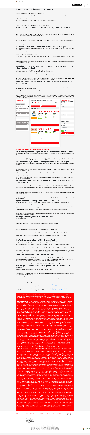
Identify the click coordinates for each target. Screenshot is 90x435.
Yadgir (42, 346)
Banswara (41, 304)
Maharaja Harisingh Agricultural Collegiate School (50, 406)
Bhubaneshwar (35, 307)
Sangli (58, 336)
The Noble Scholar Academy (26, 375)
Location (63, 125)
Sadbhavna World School (33, 401)
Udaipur (18, 343)
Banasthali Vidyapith (67, 371)
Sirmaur (69, 338)
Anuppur (45, 302)
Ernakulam (47, 312)
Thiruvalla (42, 341)
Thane (29, 341)
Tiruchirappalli (23, 342)
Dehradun (30, 311)
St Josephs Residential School (43, 355)
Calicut (30, 308)
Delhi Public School (44, 372)
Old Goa (45, 331)
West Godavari (19, 346)
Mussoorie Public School (60, 351)
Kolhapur (64, 322)
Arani (49, 302)
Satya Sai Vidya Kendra (51, 363)
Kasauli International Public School (56, 354)
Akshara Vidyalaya (42, 357)
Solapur (37, 339)
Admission (35, 124)
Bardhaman (47, 304)
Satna (66, 336)
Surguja (21, 341)
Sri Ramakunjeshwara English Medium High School (59, 399)
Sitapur (24, 339)
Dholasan (64, 311)
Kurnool (18, 325)
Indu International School (34, 391)
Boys (21, 104)
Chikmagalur (19, 309)
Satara (62, 336)
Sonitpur (46, 339)
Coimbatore (45, 309)
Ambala (26, 302)
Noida (31, 331)
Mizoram (36, 297)
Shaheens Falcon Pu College (29, 364)
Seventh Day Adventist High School (48, 360)
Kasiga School (19, 350)
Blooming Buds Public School (27, 381)
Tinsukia (69, 341)
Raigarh (26, 335)
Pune (42, 333)
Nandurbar (42, 329)
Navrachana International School (36, 358)
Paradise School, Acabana (58, 387)
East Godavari (38, 312)
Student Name (64, 104)
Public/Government (24, 128)
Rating (56, 102)
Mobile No (63, 113)
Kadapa (53, 319)
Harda (36, 316)
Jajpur (48, 318)
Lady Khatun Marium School (45, 111)
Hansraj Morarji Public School (27, 370)
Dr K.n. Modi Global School (38, 384)
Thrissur (64, 341)
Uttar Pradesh (19, 299)
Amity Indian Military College (43, 361)
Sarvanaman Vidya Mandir (33, 360)
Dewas (42, 311)
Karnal (59, 321)
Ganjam (56, 314)
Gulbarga (43, 315)
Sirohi (17, 339)
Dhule (69, 311)
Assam (51, 295)
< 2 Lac (20, 113)
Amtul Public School (25, 353)
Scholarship (40, 124)
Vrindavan (53, 345)
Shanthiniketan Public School (27, 365)
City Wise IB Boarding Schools (29, 418)
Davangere (24, 311)
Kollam (18, 324)
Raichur (68, 333)
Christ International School (22, 368)
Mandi (32, 326)
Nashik (51, 329)
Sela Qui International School (58, 379)
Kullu (62, 324)
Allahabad (69, 301)
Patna (27, 333)
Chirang (25, 309)
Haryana (23, 296)
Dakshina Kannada (61, 309)
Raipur (30, 335)
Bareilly (52, 304)
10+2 (26, 108)
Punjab (44, 297)
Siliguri (65, 338)
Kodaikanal (54, 322)
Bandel (26, 304)
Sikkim (53, 297)
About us (17, 414)
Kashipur (18, 322)
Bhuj (40, 307)
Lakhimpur (34, 325)
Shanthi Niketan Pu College (26, 399)
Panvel (39, 332)
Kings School (70, 391)
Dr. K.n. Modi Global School (26, 374)
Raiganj (22, 335)
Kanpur (34, 321)
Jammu (71, 318)
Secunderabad (20, 338)
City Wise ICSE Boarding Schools (29, 420)
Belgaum (26, 305)
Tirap (17, 342)
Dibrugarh (18, 312)
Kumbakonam (69, 324)
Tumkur (68, 342)
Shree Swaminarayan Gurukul (40, 399)
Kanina (22, 321)
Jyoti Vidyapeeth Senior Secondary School (33, 395)
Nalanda (18, 329)
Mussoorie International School (47, 351)
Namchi (28, 329)
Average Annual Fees (65, 121)
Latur (38, 325)
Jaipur (44, 318)
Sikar (62, 338)
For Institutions (49, 414)
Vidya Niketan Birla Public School (63, 389)
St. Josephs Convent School (33, 402)
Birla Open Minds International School (56, 402)
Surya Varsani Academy (49, 358)
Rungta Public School (49, 394)
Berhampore (49, 305)
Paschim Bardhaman (46, 332)
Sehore (25, 338)
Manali (28, 326)
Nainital (69, 328)
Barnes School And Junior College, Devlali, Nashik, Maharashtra (49, 365)
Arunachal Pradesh (44, 295)
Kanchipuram (69, 319)
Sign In (88, 5)
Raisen (34, 335)
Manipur (25, 297)
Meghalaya (30, 297)
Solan (33, 339)
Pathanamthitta (65, 332)
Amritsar (30, 302)
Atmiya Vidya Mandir (31, 354)
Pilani (35, 333)
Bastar (65, 304)
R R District (63, 333)
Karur (63, 321)
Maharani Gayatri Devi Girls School (52, 396)
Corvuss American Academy (43, 368)
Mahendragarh (58, 325)
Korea (30, 324)
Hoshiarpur (65, 316)
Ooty (53, 331)
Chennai (51, 308)
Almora (18, 302)
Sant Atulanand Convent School (43, 387)
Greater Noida (31, 315)
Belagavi (22, 305)
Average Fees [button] (18, 110)
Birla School (19, 372)
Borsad (61, 307)
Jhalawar (29, 319)
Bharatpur (55, 305)
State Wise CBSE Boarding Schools (29, 414)
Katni (22, 322)
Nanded (37, 329)
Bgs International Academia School (59, 361)
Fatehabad (19, 314)
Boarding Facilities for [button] (19, 102)
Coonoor (50, 309)
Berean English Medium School (38, 388)
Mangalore (41, 326)
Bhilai (64, 305)
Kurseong (23, 325)
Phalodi (31, 333)
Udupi (32, 343)
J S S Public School (45, 391)
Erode (51, 312)
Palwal (70, 331)
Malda (24, 326)
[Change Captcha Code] (65, 130)
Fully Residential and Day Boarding (24, 122)
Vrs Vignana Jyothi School (46, 405)
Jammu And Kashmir (40, 296)
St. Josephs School (49, 392)
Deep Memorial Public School (30, 382)
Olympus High (38, 378)
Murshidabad (34, 328)
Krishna (52, 324)
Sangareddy (53, 336)
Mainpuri (65, 325)
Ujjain (36, 343)
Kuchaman (57, 324)
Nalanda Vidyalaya (60, 358)
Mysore (45, 328)
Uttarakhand (27, 299)
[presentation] (37, 102)
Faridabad (65, 312)
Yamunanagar (55, 346)
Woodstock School (35, 351)
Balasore (18, 304)
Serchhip (36, 338)
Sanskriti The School (36, 350)
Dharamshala (53, 311)
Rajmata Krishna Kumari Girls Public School (60, 350)
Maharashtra (19, 297)
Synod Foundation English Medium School (26, 389)
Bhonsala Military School (37, 367)
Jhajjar (24, 319)
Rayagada (69, 335)
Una (39, 343)
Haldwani (18, 316)
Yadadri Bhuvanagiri (35, 346)
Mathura (52, 326)
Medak (55, 326)
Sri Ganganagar (52, 339)
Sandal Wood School (34, 379)
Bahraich (64, 302)
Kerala (58, 296)
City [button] (17, 115)
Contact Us (67, 133)
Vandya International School (33, 408)
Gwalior (66, 315)
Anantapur (39, 302)
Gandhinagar (40, 314)
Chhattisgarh (59, 295)
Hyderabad (19, 318)
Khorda (31, 322)
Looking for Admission (65, 117)
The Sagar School (28, 350)
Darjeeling (18, 311)
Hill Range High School (39, 370)
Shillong (40, 338)
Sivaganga (29, 339)
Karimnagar (51, 321)
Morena (19, 328)
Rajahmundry (40, 335)
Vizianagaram (47, 345)
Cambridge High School (49, 367)
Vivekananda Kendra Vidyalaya (27, 377)
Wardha (64, 345)
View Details (55, 124)
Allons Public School (58, 392)
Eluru (43, 312)
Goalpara (67, 314)
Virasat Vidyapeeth (48, 375)
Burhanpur (25, 308)
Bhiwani (25, 307)
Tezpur (25, 341)
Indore (31, 318)
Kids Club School (46, 350)
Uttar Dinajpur (43, 343)
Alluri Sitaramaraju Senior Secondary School (57, 357)
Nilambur (24, 331)
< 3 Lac (23, 113)
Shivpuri (55, 338)
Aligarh (64, 301)
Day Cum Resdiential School (19, 122)
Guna (48, 315)
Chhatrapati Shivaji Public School (63, 367)
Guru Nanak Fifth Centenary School (62, 348)
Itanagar (36, 318)
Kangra (18, 321)
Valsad (63, 343)
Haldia (70, 315)
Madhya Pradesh (65, 296)
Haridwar (44, 316)
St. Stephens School (60, 398)
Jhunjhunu (40, 319)
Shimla (44, 338)
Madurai (52, 325)
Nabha (49, 328)
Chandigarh (45, 308)
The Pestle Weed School (48, 348)
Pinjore (38, 333)
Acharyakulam (19, 395)
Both (24, 104)
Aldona (60, 301)
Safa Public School (31, 387)
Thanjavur (33, 341)
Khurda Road (40, 322)
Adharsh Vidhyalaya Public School (56, 377)
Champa (39, 308)
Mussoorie (40, 328)
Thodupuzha (59, 341)
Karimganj (45, 321)
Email (62, 108)
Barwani (61, 304)
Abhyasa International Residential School (29, 404)
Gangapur (46, 314)
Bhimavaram (19, 307)
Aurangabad (54, 302)
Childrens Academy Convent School (30, 372)
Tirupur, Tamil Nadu (40, 342)
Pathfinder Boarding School (62, 378)
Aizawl (47, 301)
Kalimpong (62, 319)
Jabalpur (40, 318)
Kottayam (42, 324)
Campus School (38, 381)
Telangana (64, 297)
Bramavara (19, 308)
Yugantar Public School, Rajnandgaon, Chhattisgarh (42, 353)
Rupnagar (31, 336)
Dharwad (59, 311)
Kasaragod (67, 321)
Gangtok (51, 314)
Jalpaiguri (66, 318)
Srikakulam (59, 339)
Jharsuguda (34, 319)
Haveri (52, 316)
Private (18, 128)
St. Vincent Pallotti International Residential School (31, 396)
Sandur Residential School (39, 363)
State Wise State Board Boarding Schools (30, 423)
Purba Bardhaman (48, 333)
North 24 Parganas (38, 331)
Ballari (22, 304)
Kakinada (57, 319)
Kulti (65, 324)
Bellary (30, 305)
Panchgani (24, 332)
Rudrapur (26, 336)
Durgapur (31, 312)
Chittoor (30, 309)
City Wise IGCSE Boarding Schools (29, 422)
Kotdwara (37, 324)
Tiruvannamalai (49, 342)
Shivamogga (50, 338)
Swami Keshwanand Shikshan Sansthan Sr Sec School (45, 374)
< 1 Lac (17, 113)
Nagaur (57, 328)
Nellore (62, 329)
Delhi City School (41, 382)
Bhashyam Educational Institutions (48, 404)
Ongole (49, 331)
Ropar (21, 336)
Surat (17, 341)
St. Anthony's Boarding (33, 406)
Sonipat (42, 339)
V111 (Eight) (18, 108)
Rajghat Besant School (62, 385)
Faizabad (60, 312)
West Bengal (33, 299)
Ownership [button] (18, 126)
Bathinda (70, 304)
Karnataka (53, 296)
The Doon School (26, 351)
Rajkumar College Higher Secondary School (34, 394)
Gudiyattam (38, 315)
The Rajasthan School (51, 389)
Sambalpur (47, 336)
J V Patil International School (40, 371)
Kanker (26, 321)
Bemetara (35, 305)
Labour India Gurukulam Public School (59, 355)
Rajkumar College (59, 353)
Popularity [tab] (45, 102)
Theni (38, 341)
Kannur (30, 321)
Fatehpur (24, 314)
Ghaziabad (61, 314)
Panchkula (30, 332)
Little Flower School (31, 355)
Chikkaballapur (63, 308)
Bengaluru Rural (42, 305)
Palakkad (61, 331)
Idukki (24, 318)
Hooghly (60, 316)
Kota (33, 324)
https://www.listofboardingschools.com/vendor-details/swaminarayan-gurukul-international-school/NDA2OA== (61, 289)
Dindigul (24, 312)
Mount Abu (23, 328)
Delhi (34, 311)
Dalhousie (69, 309)
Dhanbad (47, 311)
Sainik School (23, 360)
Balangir (69, 302)
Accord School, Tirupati (32, 357)
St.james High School (50, 388)
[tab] (22, 102)
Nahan (65, 328)
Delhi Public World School (55, 372)
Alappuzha (55, 301)
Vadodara (58, 343)
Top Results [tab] (37, 102)
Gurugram (56, 315)
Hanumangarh (30, 316)
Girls (17, 104)
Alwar (22, 302)
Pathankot (18, 333)
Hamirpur (24, 316)
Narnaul (47, 329)
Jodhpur (48, 319)
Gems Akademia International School (36, 392)
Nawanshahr (57, 329)
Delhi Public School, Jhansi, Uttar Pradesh (55, 382)
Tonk (55, 342)
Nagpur (61, 328)
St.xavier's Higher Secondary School (64, 388)
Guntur (51, 315)
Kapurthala (39, 321)
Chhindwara (56, 308)
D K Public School (46, 381)
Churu (39, 309)
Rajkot (45, 335)
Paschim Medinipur (56, 332)
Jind (45, 319)
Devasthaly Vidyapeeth (25, 384)
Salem (42, 336)
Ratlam (64, 335)
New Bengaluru (67, 329)
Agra (30, 301)
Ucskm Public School (38, 375)
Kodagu (49, 322)
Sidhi (59, 338)
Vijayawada (27, 345)
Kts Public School (69, 354)
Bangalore (31, 304)
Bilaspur (51, 307)
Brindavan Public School (22, 391)
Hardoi (39, 316)
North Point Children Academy (27, 378)
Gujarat (18, 296)
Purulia (58, 333)
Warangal (59, 345)
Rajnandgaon (50, 335)
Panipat (35, 332)
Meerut (59, 326)
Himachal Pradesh (30, 296)
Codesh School (32, 368)
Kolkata (69, 322)
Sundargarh (65, 339)
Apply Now (56, 111)
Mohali (71, 326)
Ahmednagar (42, 301)
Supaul (70, 339)
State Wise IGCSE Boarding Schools (30, 421)
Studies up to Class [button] (19, 106)
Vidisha (22, 345)
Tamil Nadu (58, 297)
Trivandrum (63, 342)
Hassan (49, 316)
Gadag (29, 314)
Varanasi (68, 343)
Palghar (66, 331)
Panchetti (18, 332)
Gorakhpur (24, 315)
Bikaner (47, 307)
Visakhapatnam (39, 345)
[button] (22, 118)
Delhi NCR (65, 295)
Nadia (53, 328)
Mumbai (29, 328)
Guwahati (61, 315)
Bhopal (29, 307)
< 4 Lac (27, 113)
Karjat (55, 321)
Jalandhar (53, 318)
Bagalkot (60, 302)
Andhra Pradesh (35, 295)
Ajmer (50, 301)
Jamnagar (19, 319)
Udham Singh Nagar (26, 343)
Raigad (18, 335)
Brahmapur (67, 307)
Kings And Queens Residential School (58, 391)
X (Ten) (23, 108)
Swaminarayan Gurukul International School (44, 129)
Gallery (45, 124)
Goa (69, 295)
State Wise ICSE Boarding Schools (29, 419)
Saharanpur (37, 336)
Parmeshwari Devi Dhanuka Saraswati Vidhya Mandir (44, 385)
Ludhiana (47, 325)
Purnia (54, 333)
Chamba (34, 308)
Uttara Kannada (51, 343)
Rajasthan (49, 297)
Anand (34, 302)
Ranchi (56, 335)
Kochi (45, 322)
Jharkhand (47, 296)
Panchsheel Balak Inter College (23, 385)
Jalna (62, 318)
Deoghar (38, 311)
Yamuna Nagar (48, 346)
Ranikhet (60, 335)
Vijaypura (33, 345)
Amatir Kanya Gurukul (32, 361)
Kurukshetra (28, 325)
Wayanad (69, 345)
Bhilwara (69, 305)
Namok (32, 329)
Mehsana (64, 326)
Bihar (54, 295)
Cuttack (55, 309)
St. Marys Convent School (60, 394)
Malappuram (19, 326)
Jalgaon (58, 318)
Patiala (23, 333)
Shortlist (34, 132)
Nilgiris (28, 331)
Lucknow (42, 325)
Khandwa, (26, 322)
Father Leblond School (21, 355)
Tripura (69, 297)
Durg (27, 312)
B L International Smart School (54, 371)
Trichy (58, 342)
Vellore (18, 345)
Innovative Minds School (27, 371)
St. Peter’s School (43, 402)
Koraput (26, 324)
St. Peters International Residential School (29, 405)
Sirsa (21, 339)
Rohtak (18, 336)
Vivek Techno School (58, 375)
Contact (50, 124)
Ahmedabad (35, 301)
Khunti (35, 322)
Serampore (30, 338)
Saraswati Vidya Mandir (45, 379)
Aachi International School (42, 377)
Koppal (22, 324)
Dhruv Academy (54, 368)
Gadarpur (34, 314)
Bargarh (57, 304)
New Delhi (18, 331)
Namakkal (23, 329)
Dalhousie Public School (42, 354)
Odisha (40, 297)
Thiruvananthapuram (50, 341)
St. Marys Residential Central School (48, 401)
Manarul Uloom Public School (51, 384)
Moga (68, 326)
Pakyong (57, 331)
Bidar (43, 307)
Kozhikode (48, 324)
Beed (17, 305)
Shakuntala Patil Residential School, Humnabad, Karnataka (50, 364)
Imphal (27, 318)
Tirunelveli (29, 342)
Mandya (36, 326)
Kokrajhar (59, 322)
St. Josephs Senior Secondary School (47, 398)
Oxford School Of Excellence (48, 378)
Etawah (55, 312)
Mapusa (47, 326)
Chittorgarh (35, 309)
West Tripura (27, 346)
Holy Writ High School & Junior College (53, 370)
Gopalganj (18, 315)
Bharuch (61, 305)
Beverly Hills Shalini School (36, 348)
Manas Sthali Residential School (65, 384)
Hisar (56, 316)
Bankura (36, 304)
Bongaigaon (56, 307)
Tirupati (34, 342)
